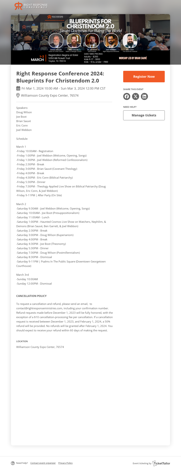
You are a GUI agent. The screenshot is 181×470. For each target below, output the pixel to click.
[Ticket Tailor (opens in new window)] (161, 463)
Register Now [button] (144, 76)
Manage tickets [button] (144, 115)
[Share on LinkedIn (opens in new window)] (144, 96)
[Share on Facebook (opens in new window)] (126, 96)
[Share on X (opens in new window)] (135, 96)
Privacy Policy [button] (65, 463)
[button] (43, 463)
